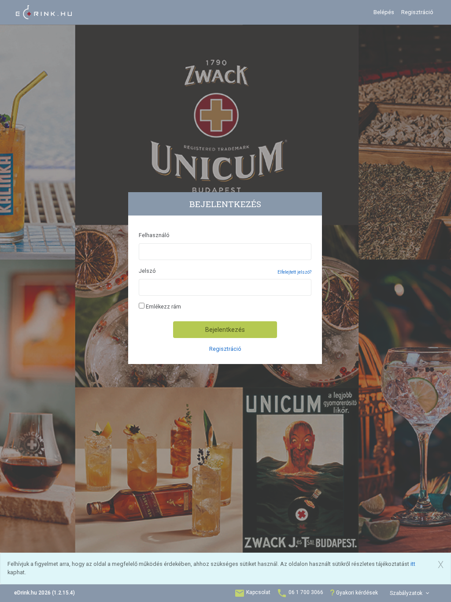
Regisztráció (417, 12)
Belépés (383, 12)
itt (412, 564)
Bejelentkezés (225, 329)
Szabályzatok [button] (407, 593)
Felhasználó (154, 235)
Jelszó (147, 271)
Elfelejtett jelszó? (294, 272)
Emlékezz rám (162, 306)
